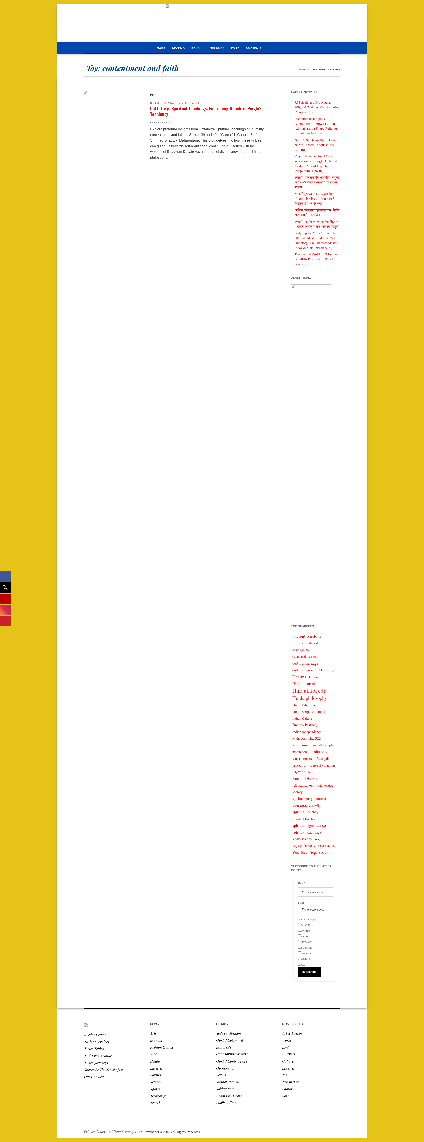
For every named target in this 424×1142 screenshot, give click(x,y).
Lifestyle (156, 1068)
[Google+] (323, 1132)
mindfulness (318, 751)
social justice (324, 785)
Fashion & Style (162, 1047)
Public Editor (226, 1102)
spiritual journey (305, 812)
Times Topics (94, 1048)
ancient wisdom (306, 636)
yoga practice (326, 845)
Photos (287, 1089)
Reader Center (95, 1034)
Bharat (182, 103)
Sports (155, 1089)
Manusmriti (301, 744)
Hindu (313, 677)
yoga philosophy (303, 845)
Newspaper (290, 1082)
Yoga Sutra (299, 852)
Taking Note (225, 1089)
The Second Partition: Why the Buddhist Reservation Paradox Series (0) (316, 259)
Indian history (305, 725)
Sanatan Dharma (304, 778)
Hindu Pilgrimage (304, 705)
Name (301, 883)
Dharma (194, 103)
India (321, 711)
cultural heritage (305, 663)
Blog (285, 1047)
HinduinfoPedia (309, 690)
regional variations (322, 765)
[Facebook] (316, 1132)
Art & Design (292, 1033)
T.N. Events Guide (98, 1055)
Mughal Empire (302, 758)
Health (155, 1061)
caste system (301, 649)
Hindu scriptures (303, 711)
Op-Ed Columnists (230, 1040)
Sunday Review (228, 1082)
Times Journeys (96, 1063)
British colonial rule (306, 643)
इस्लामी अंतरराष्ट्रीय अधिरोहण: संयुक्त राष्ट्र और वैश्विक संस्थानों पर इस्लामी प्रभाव (317, 182)
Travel (155, 1102)
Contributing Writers (232, 1054)
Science (155, 1082)
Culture (288, 1061)
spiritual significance (309, 825)
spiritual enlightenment (309, 798)
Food (153, 1054)
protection (299, 765)
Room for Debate (229, 1096)
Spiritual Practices (304, 818)
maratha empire (324, 745)
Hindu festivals (304, 683)
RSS (311, 772)
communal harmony (305, 656)
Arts (153, 1033)
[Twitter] (336, 1132)
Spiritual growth (306, 805)
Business (288, 1054)
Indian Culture (302, 718)
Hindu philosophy (309, 698)
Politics (155, 1075)
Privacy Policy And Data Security (109, 1131)
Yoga (317, 838)
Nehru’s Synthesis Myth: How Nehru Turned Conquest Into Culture (315, 145)
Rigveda (298, 771)
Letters (221, 1075)
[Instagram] (330, 1132)
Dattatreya (327, 670)
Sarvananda (162, 122)
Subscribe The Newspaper (103, 1069)
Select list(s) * (308, 919)
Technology (158, 1096)
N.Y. (285, 1075)
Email (301, 903)
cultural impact (304, 670)
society (297, 791)
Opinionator (225, 1068)
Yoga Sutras (319, 852)
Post (285, 1096)
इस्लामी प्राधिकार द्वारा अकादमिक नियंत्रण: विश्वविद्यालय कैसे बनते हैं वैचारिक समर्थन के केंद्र (314, 198)
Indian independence (306, 731)
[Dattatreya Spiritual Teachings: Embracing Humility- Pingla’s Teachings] (112, 119)
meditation (299, 751)
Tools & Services (96, 1042)
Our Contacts (94, 1076)
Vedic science (302, 838)
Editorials (223, 1047)
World (286, 1040)
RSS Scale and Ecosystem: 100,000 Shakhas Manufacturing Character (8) (317, 107)
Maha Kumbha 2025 (307, 738)
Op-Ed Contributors (231, 1061)
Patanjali (322, 758)
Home (302, 69)
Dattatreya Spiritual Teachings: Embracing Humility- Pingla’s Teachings (206, 111)
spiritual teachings (306, 832)
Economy (157, 1040)
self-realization (302, 785)
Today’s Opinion (228, 1033)
